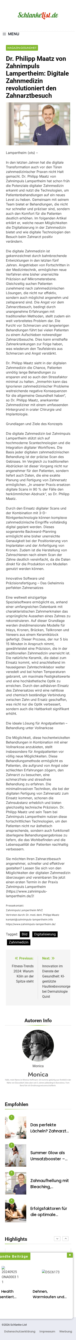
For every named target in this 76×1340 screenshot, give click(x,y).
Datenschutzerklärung (19, 1331)
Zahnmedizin (18, 942)
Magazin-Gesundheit (22, 48)
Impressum (47, 1331)
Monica (38, 1074)
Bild (24, 934)
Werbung (65, 1331)
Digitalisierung (45, 934)
